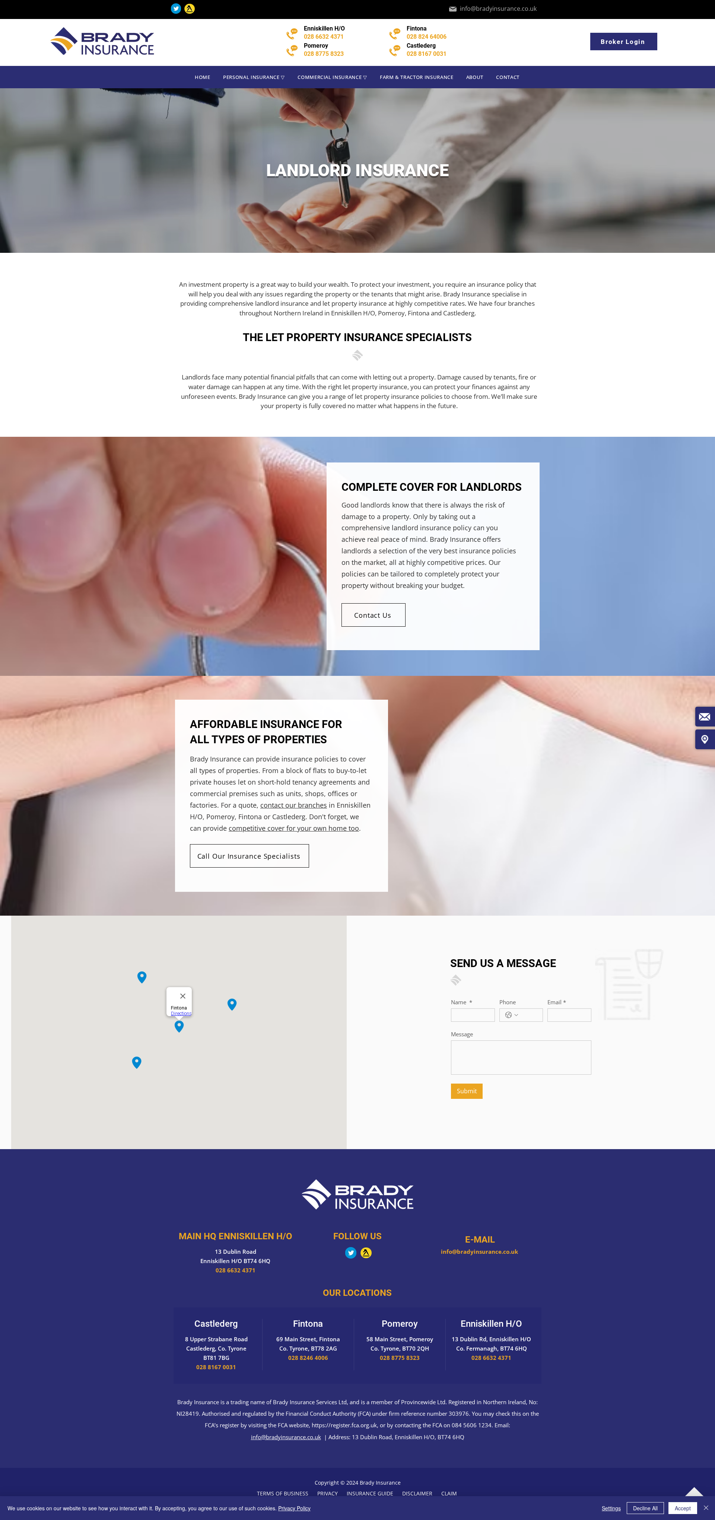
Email (556, 1002)
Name (461, 1002)
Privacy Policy (294, 1508)
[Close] (706, 1508)
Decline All (645, 1508)
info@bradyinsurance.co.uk (480, 1251)
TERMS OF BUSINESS (282, 1493)
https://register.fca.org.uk (344, 1425)
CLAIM (449, 1493)
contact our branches (293, 805)
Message (462, 1034)
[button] (254, 77)
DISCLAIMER (417, 1493)
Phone (507, 1002)
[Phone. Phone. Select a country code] (511, 1015)
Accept (683, 1508)
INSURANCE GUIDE (369, 1493)
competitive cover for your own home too (294, 828)
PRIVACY (327, 1493)
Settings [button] (611, 1508)
